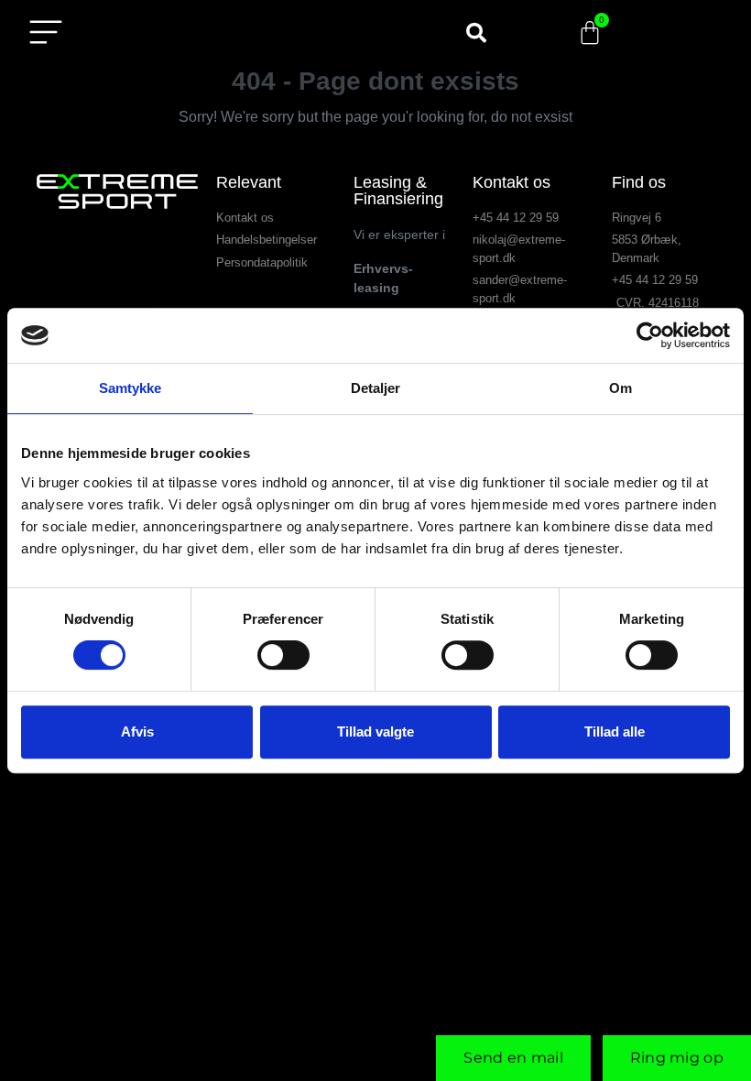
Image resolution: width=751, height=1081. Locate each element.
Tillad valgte (375, 731)
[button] (476, 33)
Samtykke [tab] (130, 388)
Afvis (137, 731)
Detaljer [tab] (376, 388)
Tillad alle (614, 731)
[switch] (283, 655)
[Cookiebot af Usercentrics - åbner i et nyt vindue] (650, 335)
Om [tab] (620, 388)
